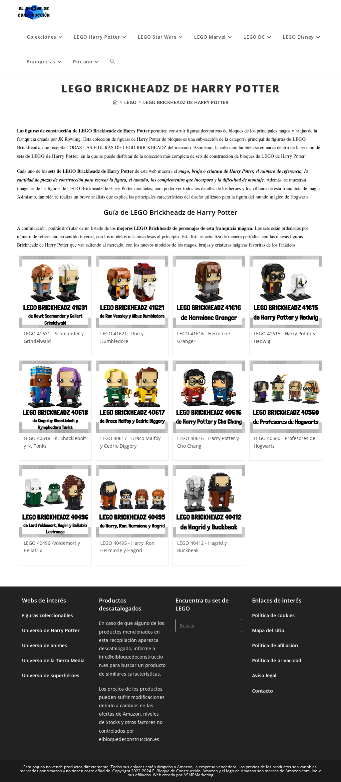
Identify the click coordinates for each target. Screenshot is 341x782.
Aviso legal (264, 675)
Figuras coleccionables (47, 615)
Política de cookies (273, 615)
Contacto (262, 691)
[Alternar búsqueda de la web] (112, 61)
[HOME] (115, 102)
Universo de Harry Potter (51, 630)
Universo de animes (44, 645)
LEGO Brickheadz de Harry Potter (185, 102)
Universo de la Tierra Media (53, 660)
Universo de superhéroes (50, 675)
